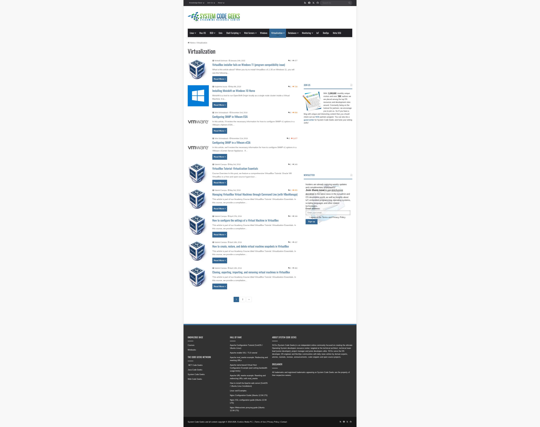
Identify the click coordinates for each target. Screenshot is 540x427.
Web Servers (249, 33)
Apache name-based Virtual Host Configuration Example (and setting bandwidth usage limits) (248, 368)
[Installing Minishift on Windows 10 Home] (198, 95)
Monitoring (306, 33)
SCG (317, 117)
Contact (284, 422)
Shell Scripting (232, 33)
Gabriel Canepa (220, 164)
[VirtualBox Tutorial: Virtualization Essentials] (198, 173)
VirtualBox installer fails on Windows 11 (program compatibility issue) (248, 65)
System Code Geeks (196, 374)
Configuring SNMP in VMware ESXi (230, 116)
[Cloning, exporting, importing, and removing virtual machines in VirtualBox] (198, 277)
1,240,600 (332, 93)
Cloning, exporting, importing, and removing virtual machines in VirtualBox (251, 272)
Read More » (220, 79)
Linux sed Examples (238, 391)
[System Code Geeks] (214, 17)
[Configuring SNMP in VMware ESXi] (198, 121)
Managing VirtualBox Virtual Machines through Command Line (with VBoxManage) (254, 194)
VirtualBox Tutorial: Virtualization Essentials (235, 168)
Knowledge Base (195, 3)
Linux (192, 33)
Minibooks (192, 350)
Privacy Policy (339, 217)
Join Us (210, 3)
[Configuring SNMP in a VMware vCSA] (198, 147)
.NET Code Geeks (195, 365)
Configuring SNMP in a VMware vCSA (231, 142)
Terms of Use (260, 422)
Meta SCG (337, 33)
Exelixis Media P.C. (245, 422)
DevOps (326, 33)
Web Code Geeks (195, 379)
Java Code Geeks (195, 370)
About (220, 3)
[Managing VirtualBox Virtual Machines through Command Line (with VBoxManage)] (198, 199)
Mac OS (202, 33)
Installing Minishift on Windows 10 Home (233, 90)
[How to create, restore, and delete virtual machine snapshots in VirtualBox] (198, 251)
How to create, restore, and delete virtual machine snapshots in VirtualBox (250, 246)
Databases (292, 33)
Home (192, 43)
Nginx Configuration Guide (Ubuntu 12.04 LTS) (248, 395)
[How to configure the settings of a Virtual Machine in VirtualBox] (198, 225)
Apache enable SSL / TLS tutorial (243, 353)
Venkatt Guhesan (221, 61)
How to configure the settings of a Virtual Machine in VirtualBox (245, 220)
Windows (263, 33)
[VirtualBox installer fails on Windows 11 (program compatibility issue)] (198, 69)
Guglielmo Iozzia (220, 87)
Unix (220, 33)
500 (339, 96)
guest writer (309, 120)
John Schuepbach (221, 113)
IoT (317, 33)
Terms (325, 217)
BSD (211, 33)
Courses (191, 345)
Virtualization (277, 33)
